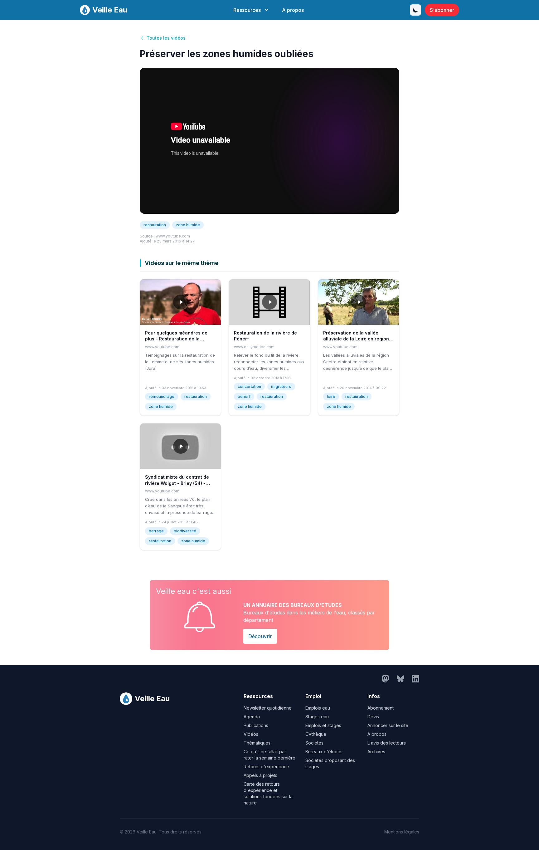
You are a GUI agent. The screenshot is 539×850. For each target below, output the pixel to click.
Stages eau (317, 716)
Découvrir (260, 636)
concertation (249, 386)
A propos (293, 10)
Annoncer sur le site (387, 725)
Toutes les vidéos (166, 38)
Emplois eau (317, 708)
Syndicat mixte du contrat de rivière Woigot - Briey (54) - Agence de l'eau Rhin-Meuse (177, 483)
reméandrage (161, 396)
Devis (373, 716)
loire (331, 396)
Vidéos (251, 734)
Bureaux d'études (323, 751)
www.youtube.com (173, 236)
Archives (376, 751)
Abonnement (380, 708)
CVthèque (315, 734)
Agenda (252, 716)
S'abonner (442, 10)
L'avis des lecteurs (386, 742)
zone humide (188, 224)
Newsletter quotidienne (268, 708)
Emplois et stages (323, 725)
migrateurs (281, 386)
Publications (256, 725)
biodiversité (185, 531)
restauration (154, 224)
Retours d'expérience (266, 766)
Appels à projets (260, 775)
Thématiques (257, 742)
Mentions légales (401, 831)
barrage (156, 531)
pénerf (244, 396)
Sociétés (314, 742)
